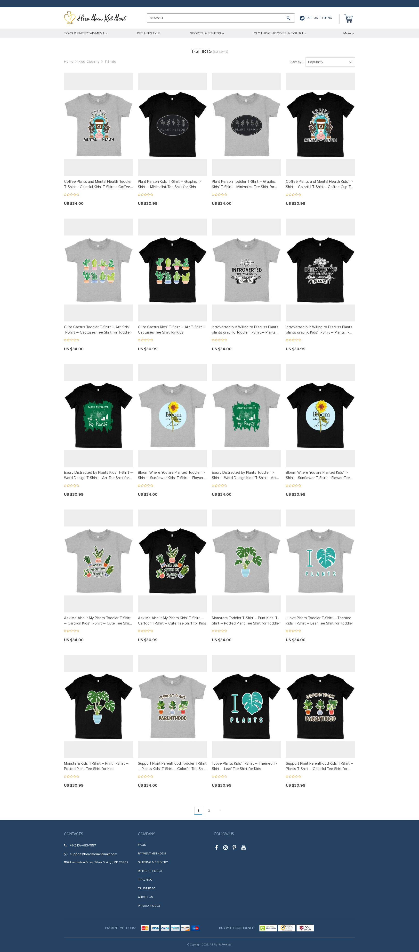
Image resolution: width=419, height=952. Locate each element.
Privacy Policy (149, 906)
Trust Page (146, 888)
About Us (145, 897)
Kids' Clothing (89, 62)
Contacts (73, 834)
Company (146, 834)
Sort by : (296, 62)
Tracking (145, 880)
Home (68, 62)
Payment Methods (152, 853)
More (347, 33)
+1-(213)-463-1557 (83, 845)
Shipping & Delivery (153, 862)
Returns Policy (150, 871)
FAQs (142, 845)
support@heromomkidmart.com (93, 854)
